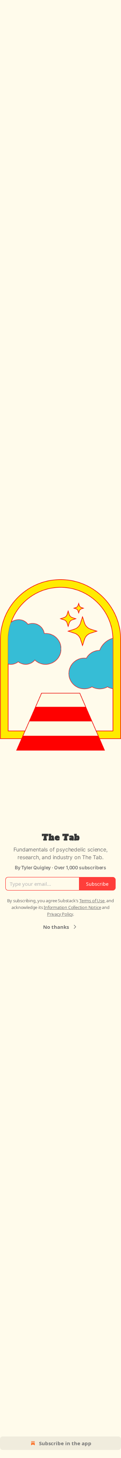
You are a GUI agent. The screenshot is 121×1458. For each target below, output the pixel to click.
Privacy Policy (60, 914)
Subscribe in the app (65, 1443)
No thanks (56, 926)
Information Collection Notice (72, 907)
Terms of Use (92, 901)
